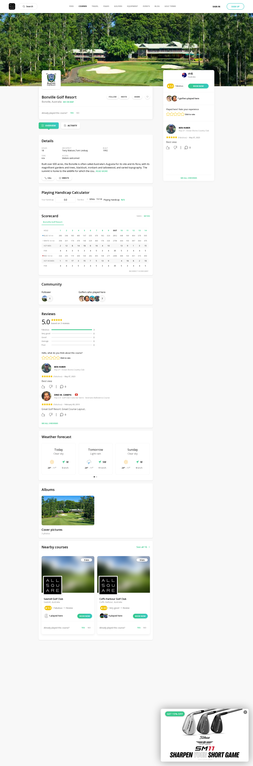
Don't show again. (205, 759)
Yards (139, 216)
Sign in (216, 6)
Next (213, 148)
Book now (85, 616)
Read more (102, 171)
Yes (71, 113)
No (77, 113)
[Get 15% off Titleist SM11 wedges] (205, 735)
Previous (164, 148)
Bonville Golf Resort (52, 222)
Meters (147, 216)
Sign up (235, 6)
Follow (113, 97)
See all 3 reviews (50, 423)
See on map (68, 102)
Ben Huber (60, 366)
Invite (124, 97)
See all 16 (141, 547)
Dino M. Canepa (62, 394)
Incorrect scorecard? (138, 271)
